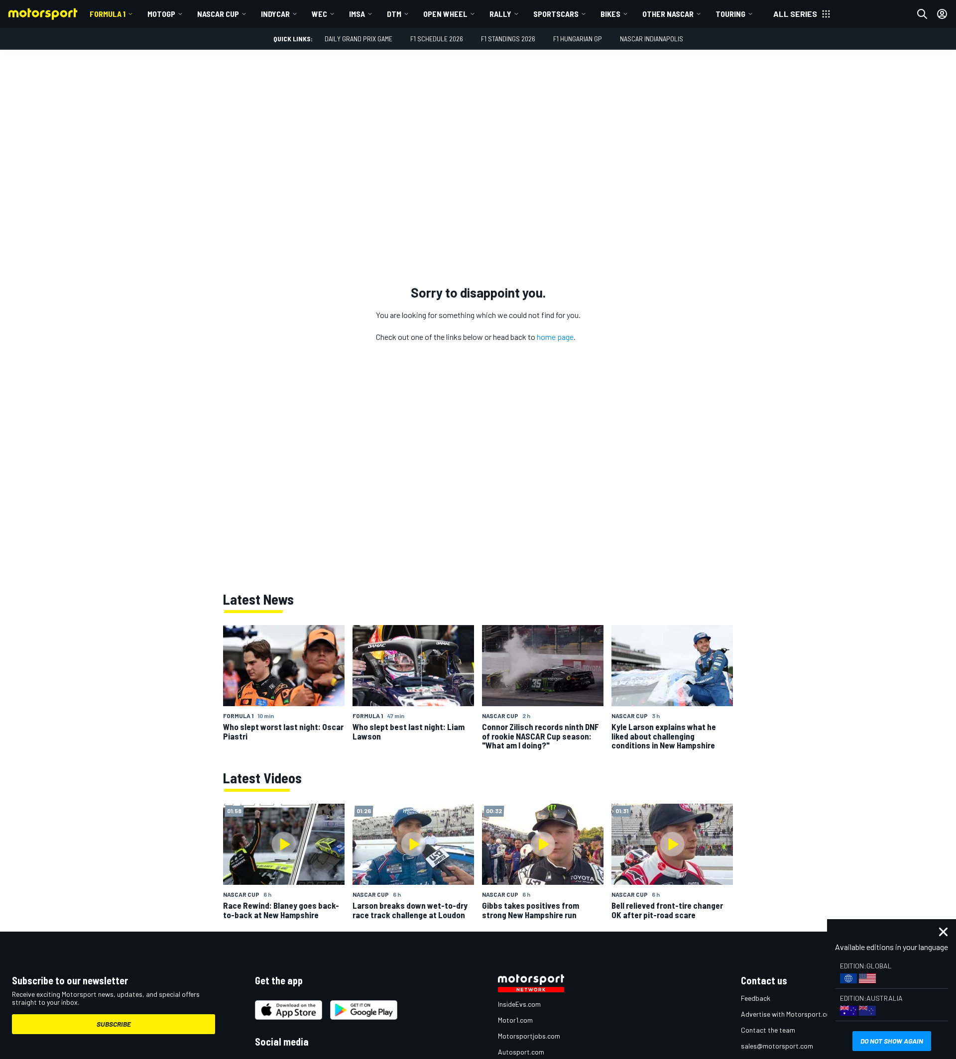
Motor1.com (515, 1020)
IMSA (357, 13)
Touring (730, 13)
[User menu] (942, 14)
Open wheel (445, 13)
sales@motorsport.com (777, 1046)
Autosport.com (521, 1052)
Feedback (755, 998)
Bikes (610, 13)
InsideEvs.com (519, 1004)
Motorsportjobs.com (529, 1036)
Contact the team (768, 1030)
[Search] (922, 14)
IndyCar (275, 13)
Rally (500, 13)
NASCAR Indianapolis (651, 38)
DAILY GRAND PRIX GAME (358, 38)
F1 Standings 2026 (508, 38)
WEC (319, 13)
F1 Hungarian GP (577, 38)
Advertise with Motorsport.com (788, 1014)
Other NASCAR (668, 13)
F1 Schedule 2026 (436, 38)
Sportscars (556, 13)
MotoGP (161, 13)
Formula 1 (107, 13)
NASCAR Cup (218, 13)
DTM (394, 13)
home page (555, 336)
